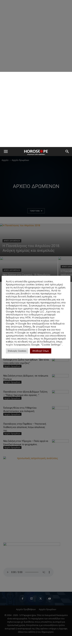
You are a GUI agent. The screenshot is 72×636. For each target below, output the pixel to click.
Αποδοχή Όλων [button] (40, 350)
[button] (5, 151)
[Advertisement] (36, 109)
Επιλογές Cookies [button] (17, 350)
